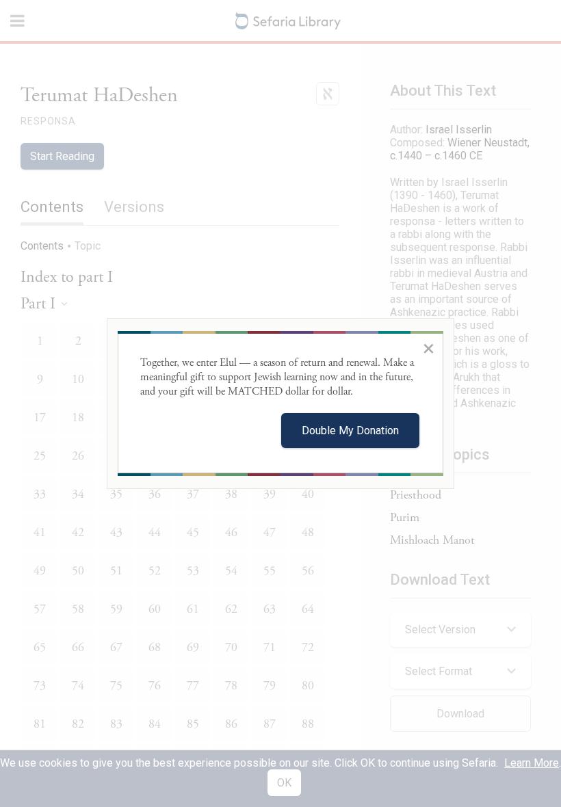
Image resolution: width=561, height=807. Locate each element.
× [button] (428, 348)
